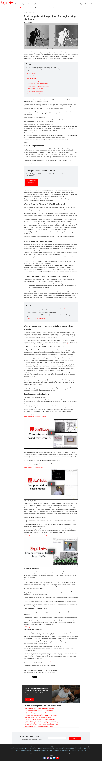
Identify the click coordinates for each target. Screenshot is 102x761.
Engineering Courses (33, 4)
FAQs (31, 750)
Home (16, 7)
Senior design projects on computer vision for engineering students (42, 723)
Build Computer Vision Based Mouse (33, 467)
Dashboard (99, 1)
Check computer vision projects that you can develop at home (39, 661)
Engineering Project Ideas (17, 747)
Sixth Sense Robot (31, 78)
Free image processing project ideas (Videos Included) (39, 726)
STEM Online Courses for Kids (46, 747)
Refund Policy (56, 750)
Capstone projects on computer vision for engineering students (41, 724)
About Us (35, 750)
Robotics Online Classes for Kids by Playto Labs (28, 748)
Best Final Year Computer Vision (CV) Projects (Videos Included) (41, 715)
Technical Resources (25, 750)
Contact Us (83, 750)
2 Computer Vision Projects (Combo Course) (38, 81)
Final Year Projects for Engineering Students (62, 747)
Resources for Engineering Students (31, 747)
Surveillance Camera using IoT (34, 76)
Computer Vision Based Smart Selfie (36, 93)
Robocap (18, 750)
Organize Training (84, 4)
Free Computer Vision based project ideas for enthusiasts (40, 719)
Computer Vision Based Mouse (35, 91)
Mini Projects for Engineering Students (80, 747)
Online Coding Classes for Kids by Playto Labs (48, 748)
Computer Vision (26, 7)
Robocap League (87, 748)
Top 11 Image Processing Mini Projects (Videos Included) (39, 712)
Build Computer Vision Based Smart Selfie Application (37, 535)
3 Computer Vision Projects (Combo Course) (38, 86)
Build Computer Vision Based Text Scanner (35, 416)
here (68, 344)
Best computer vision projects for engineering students (39, 710)
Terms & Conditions (42, 750)
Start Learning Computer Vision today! (35, 318)
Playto (74, 748)
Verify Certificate (63, 750)
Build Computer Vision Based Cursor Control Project (37, 627)
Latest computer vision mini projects (34, 714)
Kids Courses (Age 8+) (20, 4)
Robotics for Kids (80, 748)
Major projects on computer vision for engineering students (40, 721)
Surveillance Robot (31, 73)
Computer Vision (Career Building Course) (37, 83)
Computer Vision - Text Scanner (35, 88)
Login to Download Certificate (74, 750)
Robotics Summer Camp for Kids (65, 748)
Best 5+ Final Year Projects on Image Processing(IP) (38, 717)
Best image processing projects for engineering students (39, 708)
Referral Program (95, 4)
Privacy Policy (50, 750)
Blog (20, 7)
